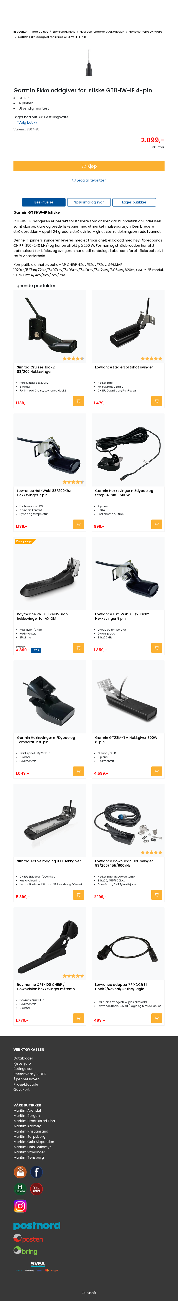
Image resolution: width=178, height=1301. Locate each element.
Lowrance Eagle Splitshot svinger (124, 367)
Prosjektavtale (25, 1084)
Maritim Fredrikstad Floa (34, 1120)
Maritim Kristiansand (30, 1131)
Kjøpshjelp (22, 1063)
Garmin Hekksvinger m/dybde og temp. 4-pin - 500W (124, 493)
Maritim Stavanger (29, 1152)
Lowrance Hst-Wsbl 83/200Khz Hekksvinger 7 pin (44, 493)
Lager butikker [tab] (134, 202)
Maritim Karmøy (27, 1126)
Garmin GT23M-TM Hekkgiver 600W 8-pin (126, 740)
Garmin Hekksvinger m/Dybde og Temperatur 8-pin (46, 740)
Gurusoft (89, 1292)
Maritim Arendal (27, 1110)
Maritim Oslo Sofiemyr (32, 1146)
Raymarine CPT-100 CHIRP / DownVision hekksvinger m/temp (46, 987)
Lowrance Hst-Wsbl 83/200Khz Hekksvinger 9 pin (122, 616)
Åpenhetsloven (26, 1079)
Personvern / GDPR (29, 1073)
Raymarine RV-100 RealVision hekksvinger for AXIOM (42, 616)
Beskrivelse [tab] (43, 202)
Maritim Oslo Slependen (33, 1141)
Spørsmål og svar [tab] (89, 202)
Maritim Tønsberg (28, 1157)
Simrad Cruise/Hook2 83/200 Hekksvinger (36, 369)
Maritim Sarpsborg (29, 1136)
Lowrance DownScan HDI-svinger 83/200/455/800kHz (124, 863)
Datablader (23, 1058)
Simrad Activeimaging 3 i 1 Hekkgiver (49, 861)
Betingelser (23, 1068)
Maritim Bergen (26, 1115)
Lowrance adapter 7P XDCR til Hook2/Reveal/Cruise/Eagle (121, 987)
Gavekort (21, 1089)
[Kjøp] (78, 401)
